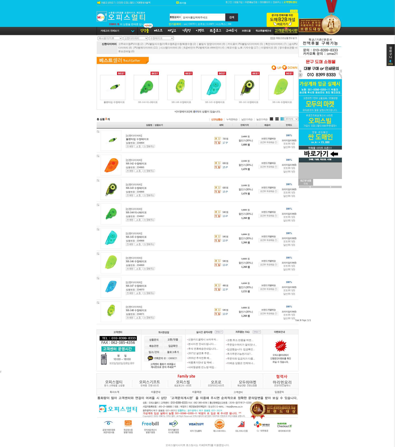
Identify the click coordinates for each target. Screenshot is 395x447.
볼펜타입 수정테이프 (137, 139)
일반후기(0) (289, 147)
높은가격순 (262, 119)
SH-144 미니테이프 (136, 212)
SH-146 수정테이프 (136, 261)
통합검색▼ (175, 17)
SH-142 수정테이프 (136, 163)
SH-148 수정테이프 (136, 310)
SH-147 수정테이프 (136, 285)
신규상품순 (217, 119)
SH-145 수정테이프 (136, 237)
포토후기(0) (289, 143)
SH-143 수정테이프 (136, 188)
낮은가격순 (247, 119)
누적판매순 (232, 119)
